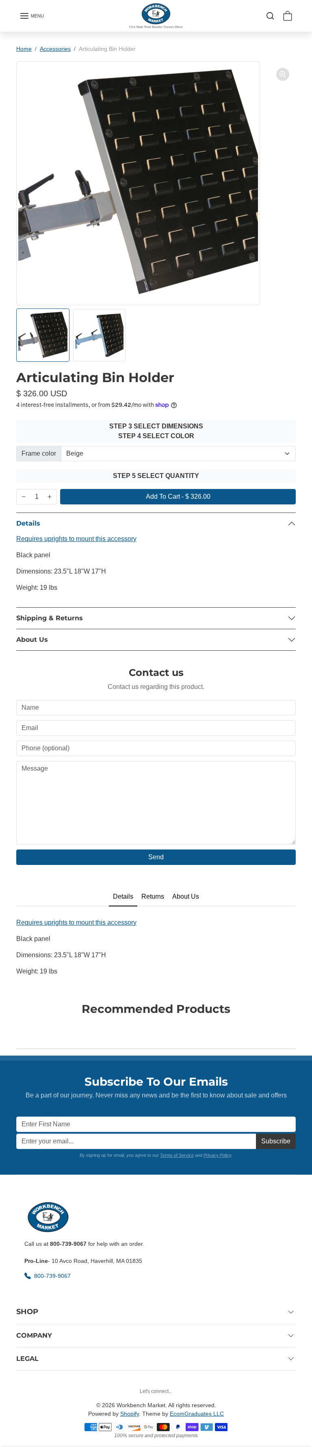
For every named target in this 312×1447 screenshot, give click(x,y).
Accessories (55, 49)
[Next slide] (293, 1029)
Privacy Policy (217, 1155)
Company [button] (34, 1335)
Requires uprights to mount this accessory (76, 538)
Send (156, 857)
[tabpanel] (156, 948)
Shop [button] (27, 1311)
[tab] (123, 897)
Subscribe (275, 1141)
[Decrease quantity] (23, 496)
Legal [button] (27, 1358)
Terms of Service (177, 1155)
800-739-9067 (53, 1276)
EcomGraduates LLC (197, 1413)
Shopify (129, 1413)
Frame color (39, 453)
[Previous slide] (18, 1029)
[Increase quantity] (49, 496)
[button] (32, 15)
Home (24, 49)
